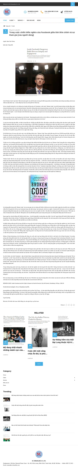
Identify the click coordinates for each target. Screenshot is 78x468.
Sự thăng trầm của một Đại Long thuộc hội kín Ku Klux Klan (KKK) (63, 341)
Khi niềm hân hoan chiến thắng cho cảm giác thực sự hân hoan (23, 301)
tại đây (8, 297)
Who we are (6, 382)
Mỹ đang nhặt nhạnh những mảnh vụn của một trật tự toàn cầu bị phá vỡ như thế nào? (13, 348)
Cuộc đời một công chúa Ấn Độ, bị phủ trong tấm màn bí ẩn (37, 352)
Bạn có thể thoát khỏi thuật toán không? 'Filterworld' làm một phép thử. (31, 425)
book (13, 26)
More (39, 363)
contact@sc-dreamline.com (13, 465)
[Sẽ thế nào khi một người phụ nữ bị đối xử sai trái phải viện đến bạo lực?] (6, 437)
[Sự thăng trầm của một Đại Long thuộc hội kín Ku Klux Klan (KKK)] (6, 418)
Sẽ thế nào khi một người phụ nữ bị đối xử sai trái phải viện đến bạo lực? (31, 435)
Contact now (70, 20)
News (4, 385)
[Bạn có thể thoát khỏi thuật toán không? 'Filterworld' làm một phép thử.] (6, 428)
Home (4, 375)
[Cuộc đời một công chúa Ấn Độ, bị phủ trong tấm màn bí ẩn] (6, 408)
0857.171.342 (54, 11)
